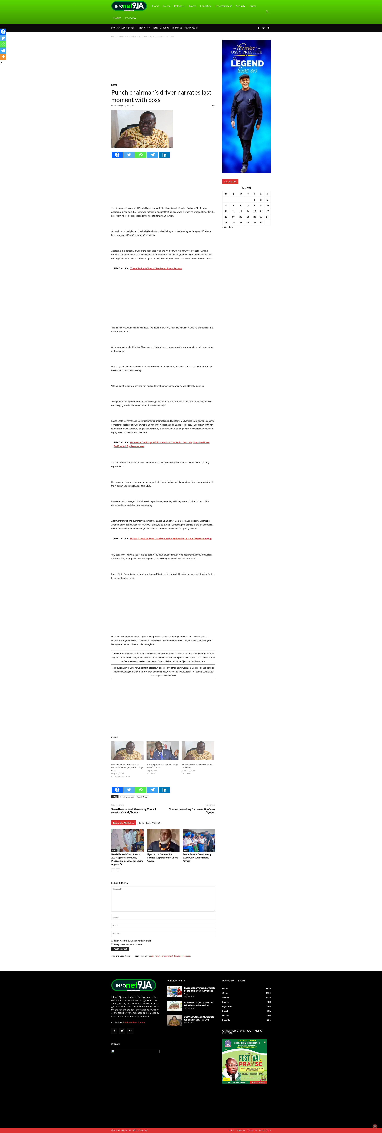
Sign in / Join (144, 28)
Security (240, 5)
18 (226, 217)
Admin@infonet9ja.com (134, 1022)
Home (155, 5)
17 (267, 211)
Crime (252, 5)
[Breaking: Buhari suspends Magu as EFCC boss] (163, 750)
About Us (164, 28)
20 (240, 217)
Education (205, 5)
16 (261, 211)
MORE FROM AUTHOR (149, 822)
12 (233, 211)
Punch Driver (142, 797)
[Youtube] (268, 28)
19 (233, 217)
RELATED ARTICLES (123, 822)
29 (255, 222)
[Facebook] (258, 28)
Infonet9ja (118, 106)
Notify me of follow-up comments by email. (132, 941)
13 (240, 211)
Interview (130, 17)
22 (255, 217)
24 (267, 217)
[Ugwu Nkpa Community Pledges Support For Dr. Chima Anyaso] (163, 840)
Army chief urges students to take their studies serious (198, 1004)
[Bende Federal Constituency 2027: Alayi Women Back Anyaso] (199, 840)
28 (248, 222)
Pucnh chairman (127, 797)
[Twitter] (263, 28)
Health (117, 17)
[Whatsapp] (140, 155)
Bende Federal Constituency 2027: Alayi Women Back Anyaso (197, 857)
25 (226, 222)
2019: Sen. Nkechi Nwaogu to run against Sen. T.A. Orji (199, 1018)
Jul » (231, 227)
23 (261, 217)
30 (261, 222)
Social (225, 1011)
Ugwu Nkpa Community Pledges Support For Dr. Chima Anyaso (162, 857)
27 (240, 222)
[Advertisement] (163, 62)
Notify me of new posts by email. (128, 944)
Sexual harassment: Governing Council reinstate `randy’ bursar (133, 811)
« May (225, 227)
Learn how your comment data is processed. (170, 956)
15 (255, 211)
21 (248, 217)
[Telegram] (152, 155)
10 (267, 205)
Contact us (176, 28)
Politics (178, 5)
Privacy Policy (191, 28)
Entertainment (224, 5)
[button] (267, 12)
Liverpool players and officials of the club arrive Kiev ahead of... (199, 990)
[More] (3, 57)
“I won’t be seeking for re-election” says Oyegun (192, 811)
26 (233, 222)
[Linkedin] (164, 155)
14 (248, 211)
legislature (227, 1006)
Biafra (192, 5)
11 (226, 211)
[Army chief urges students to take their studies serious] (174, 1006)
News (166, 5)
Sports (225, 1002)
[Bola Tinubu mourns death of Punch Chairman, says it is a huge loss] (127, 750)
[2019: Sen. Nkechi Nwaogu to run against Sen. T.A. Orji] (174, 1020)
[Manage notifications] (375, 1126)
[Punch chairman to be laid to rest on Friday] (198, 750)
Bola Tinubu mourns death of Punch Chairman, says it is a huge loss (127, 767)
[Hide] (1, 63)
